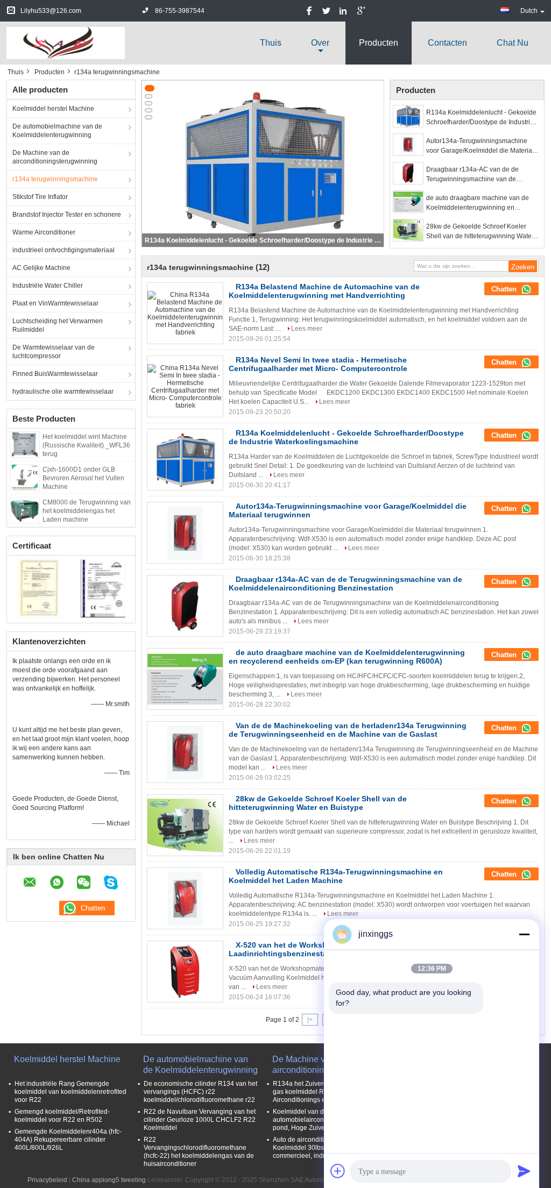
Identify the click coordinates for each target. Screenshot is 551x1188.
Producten (378, 42)
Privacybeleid (47, 1180)
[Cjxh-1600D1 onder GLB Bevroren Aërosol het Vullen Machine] (25, 477)
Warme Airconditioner (43, 232)
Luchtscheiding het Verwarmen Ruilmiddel (57, 325)
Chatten (505, 289)
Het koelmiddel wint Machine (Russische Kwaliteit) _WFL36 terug (86, 445)
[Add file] (337, 1171)
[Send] (524, 1171)
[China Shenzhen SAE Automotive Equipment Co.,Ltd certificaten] (39, 588)
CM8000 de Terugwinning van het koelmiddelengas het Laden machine (87, 511)
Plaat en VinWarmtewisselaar (55, 303)
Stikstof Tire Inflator (40, 197)
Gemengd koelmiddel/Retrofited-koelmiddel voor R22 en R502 (62, 1115)
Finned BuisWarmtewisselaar (55, 374)
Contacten (447, 42)
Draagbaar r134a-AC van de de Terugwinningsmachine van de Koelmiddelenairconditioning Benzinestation (472, 175)
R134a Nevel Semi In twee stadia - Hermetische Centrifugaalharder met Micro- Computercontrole (318, 364)
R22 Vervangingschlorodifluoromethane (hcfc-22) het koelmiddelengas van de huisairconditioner (199, 1152)
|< (310, 1019)
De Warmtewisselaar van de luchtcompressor (53, 352)
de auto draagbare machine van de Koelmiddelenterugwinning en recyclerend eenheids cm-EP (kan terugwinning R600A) (477, 203)
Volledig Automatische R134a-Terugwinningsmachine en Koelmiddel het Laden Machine (336, 876)
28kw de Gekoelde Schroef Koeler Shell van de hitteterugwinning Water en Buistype (480, 232)
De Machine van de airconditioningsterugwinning (54, 157)
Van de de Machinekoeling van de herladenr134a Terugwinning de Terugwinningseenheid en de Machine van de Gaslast (348, 729)
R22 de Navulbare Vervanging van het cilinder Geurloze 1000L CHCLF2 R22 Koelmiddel (200, 1120)
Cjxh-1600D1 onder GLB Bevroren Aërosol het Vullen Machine (83, 478)
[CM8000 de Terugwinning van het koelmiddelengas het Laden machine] (24, 510)
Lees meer (306, 328)
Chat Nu (512, 42)
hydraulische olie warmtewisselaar (63, 391)
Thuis (270, 42)
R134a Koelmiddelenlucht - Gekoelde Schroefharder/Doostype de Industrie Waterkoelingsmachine (264, 240)
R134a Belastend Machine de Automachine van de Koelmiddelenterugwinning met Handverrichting (324, 291)
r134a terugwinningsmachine (55, 179)
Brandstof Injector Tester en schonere (66, 214)
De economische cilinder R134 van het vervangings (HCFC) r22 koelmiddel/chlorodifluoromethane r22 (200, 1092)
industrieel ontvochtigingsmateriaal (63, 250)
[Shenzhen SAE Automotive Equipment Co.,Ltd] (65, 42)
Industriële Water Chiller (47, 285)
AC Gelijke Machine (41, 268)
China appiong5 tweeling (109, 1180)
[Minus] (524, 934)
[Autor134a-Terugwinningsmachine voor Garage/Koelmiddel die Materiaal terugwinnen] (408, 144)
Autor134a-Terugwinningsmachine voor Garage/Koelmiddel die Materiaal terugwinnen (482, 146)
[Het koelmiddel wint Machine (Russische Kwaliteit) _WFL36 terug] (24, 444)
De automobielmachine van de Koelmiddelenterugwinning (57, 131)
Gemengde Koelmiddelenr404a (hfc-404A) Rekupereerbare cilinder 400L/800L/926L (68, 1139)
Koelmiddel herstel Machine (53, 108)
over (320, 42)
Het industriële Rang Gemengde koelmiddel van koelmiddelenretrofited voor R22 (70, 1092)
